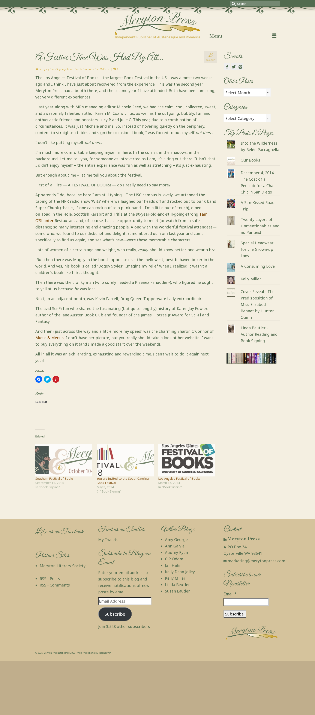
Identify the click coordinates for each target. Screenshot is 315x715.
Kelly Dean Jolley (180, 571)
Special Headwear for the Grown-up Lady (257, 249)
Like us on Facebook (59, 531)
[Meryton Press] (157, 23)
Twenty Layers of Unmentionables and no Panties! (260, 226)
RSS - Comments (55, 585)
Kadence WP (105, 652)
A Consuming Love (258, 266)
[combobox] (247, 92)
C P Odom (174, 558)
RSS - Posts (50, 578)
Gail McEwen (102, 69)
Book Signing (57, 69)
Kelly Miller (251, 278)
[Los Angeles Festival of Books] (186, 460)
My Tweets (108, 539)
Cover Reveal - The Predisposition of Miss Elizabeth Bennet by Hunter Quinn (257, 304)
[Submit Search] (233, 3)
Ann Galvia (174, 546)
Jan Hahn (173, 565)
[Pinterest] (240, 66)
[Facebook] (227, 66)
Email (230, 593)
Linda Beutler (177, 584)
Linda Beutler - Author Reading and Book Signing (259, 334)
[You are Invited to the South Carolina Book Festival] (125, 460)
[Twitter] (234, 66)
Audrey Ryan (176, 552)
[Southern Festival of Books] (63, 460)
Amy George (176, 539)
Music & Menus (49, 337)
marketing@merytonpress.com (256, 560)
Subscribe (115, 614)
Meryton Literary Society (63, 565)
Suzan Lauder (177, 591)
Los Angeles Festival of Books (179, 478)
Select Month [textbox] (237, 92)
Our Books (250, 160)
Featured (87, 69)
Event (78, 69)
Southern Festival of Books (54, 478)
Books (70, 69)
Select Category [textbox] (239, 118)
